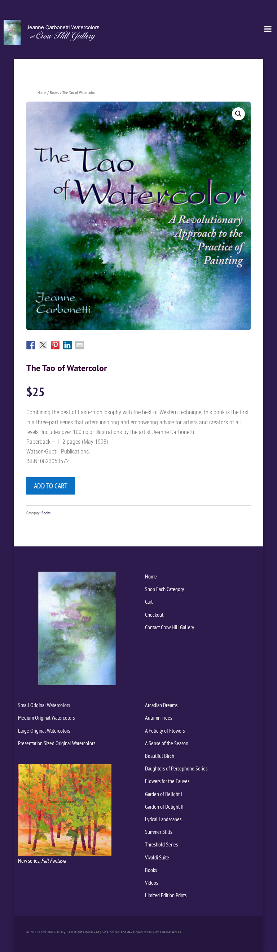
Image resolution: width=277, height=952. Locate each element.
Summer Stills (158, 831)
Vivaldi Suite (157, 857)
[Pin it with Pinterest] (55, 345)
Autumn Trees (158, 717)
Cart (149, 601)
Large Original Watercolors (44, 730)
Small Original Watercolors (44, 705)
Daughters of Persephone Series (176, 768)
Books (54, 92)
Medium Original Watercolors (46, 717)
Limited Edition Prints (165, 895)
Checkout (154, 614)
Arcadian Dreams (161, 705)
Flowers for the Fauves (167, 781)
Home (42, 92)
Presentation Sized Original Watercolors (56, 743)
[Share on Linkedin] (67, 345)
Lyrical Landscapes (163, 819)
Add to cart (50, 486)
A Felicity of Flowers (165, 730)
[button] (238, 113)
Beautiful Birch (159, 755)
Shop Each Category (164, 589)
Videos (151, 882)
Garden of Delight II (164, 806)
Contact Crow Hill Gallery (169, 627)
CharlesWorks (170, 932)
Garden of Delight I (163, 793)
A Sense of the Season (166, 743)
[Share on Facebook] (30, 345)
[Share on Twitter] (43, 345)
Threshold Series (161, 844)
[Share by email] (79, 345)
